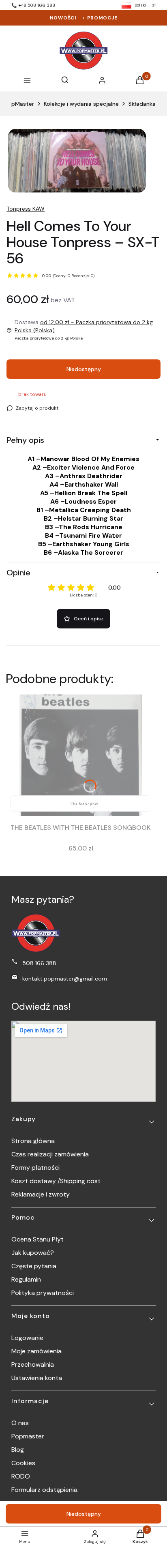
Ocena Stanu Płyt (37, 1239)
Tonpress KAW (25, 208)
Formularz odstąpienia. (45, 1489)
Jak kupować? (32, 1252)
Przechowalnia (32, 1364)
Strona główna (33, 1141)
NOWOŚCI (63, 18)
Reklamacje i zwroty (40, 1194)
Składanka (142, 103)
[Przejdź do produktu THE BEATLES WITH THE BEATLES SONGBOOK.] (81, 755)
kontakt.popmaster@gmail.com (64, 978)
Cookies (23, 1463)
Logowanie (27, 1337)
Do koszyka (84, 803)
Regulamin (26, 1279)
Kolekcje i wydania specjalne (81, 103)
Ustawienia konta (36, 1378)
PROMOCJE (102, 18)
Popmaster (27, 1436)
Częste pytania (33, 1266)
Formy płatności (35, 1167)
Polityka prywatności (42, 1292)
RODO (20, 1476)
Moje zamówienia (36, 1351)
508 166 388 (39, 963)
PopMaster (19, 103)
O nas (20, 1423)
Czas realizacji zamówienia (50, 1154)
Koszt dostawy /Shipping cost (56, 1181)
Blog (17, 1449)
